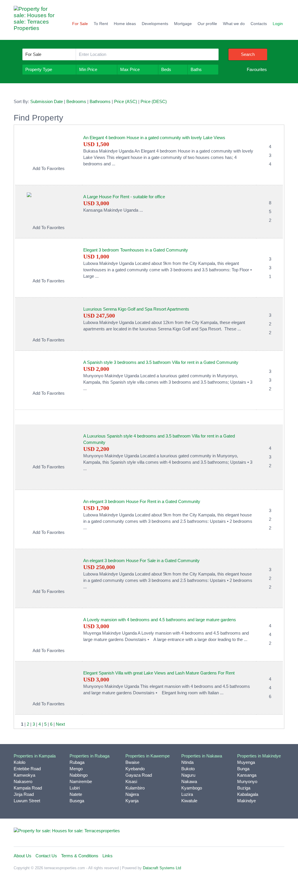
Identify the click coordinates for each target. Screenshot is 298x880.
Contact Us (46, 855)
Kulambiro (135, 787)
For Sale (80, 23)
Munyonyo (247, 781)
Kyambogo (191, 787)
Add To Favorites (49, 168)
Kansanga (246, 775)
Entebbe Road (27, 768)
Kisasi (131, 781)
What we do (234, 23)
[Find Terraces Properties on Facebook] (227, 833)
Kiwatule (189, 800)
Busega (77, 800)
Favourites (257, 69)
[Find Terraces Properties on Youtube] (266, 833)
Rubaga (77, 762)
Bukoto (188, 768)
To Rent (101, 23)
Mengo (76, 768)
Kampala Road (28, 787)
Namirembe (81, 781)
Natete (76, 794)
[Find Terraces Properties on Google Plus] (278, 833)
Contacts (259, 23)
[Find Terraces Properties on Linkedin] (253, 833)
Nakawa (189, 781)
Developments (155, 23)
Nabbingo (79, 775)
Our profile (207, 23)
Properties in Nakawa (201, 755)
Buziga (243, 787)
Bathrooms (100, 101)
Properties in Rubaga (89, 755)
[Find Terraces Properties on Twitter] (240, 833)
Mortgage (183, 23)
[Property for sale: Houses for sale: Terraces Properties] (37, 21)
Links (107, 855)
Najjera (132, 794)
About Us (22, 855)
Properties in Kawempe (147, 755)
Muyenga (246, 762)
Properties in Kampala (35, 755)
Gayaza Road (138, 775)
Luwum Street (27, 800)
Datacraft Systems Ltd (162, 868)
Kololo (19, 762)
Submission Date (46, 101)
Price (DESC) (154, 101)
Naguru (188, 775)
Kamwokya (24, 775)
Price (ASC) (125, 101)
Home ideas (125, 23)
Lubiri (75, 787)
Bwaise (132, 762)
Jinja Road (24, 794)
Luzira (187, 794)
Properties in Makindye (259, 755)
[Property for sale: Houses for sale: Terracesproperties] (67, 830)
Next (60, 724)
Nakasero (23, 781)
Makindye (246, 800)
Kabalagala (247, 794)
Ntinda (187, 762)
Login (278, 23)
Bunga (243, 768)
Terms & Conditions (79, 855)
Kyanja (132, 800)
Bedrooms (76, 101)
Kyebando (135, 768)
